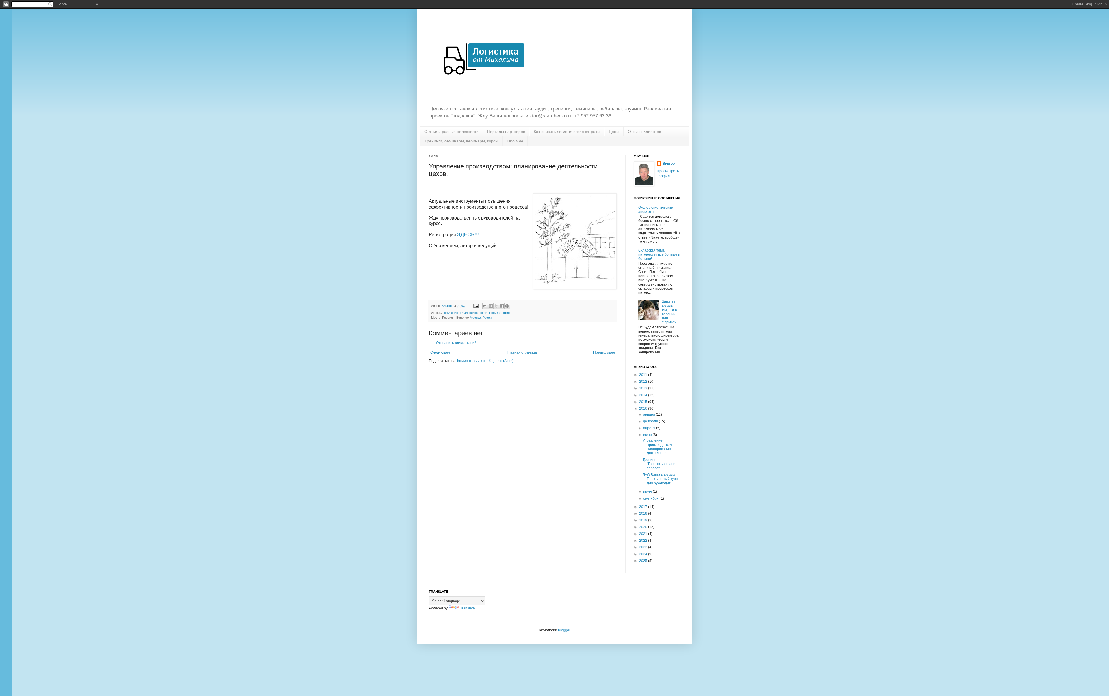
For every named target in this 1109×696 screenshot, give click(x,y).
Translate (467, 608)
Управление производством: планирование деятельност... (658, 446)
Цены (614, 131)
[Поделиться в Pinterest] (507, 306)
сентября (651, 498)
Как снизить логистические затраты (567, 131)
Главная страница (522, 352)
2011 (643, 375)
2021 (643, 534)
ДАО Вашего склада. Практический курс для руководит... (660, 479)
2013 (643, 388)
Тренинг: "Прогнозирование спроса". (660, 464)
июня (648, 435)
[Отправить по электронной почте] (485, 306)
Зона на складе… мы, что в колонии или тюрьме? (669, 312)
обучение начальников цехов (465, 312)
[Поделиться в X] (496, 306)
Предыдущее (604, 352)
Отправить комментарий (456, 343)
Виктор (669, 164)
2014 (643, 395)
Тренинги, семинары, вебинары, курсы (461, 141)
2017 (643, 507)
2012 (643, 382)
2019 (643, 520)
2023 (643, 547)
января (649, 414)
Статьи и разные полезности (451, 131)
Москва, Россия (481, 317)
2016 (643, 408)
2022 (643, 541)
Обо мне (515, 141)
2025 (643, 561)
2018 (643, 513)
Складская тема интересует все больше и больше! (659, 254)
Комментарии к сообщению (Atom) (485, 361)
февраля (651, 421)
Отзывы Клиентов (644, 131)
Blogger (564, 630)
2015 (643, 402)
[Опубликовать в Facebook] (502, 306)
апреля (649, 428)
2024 (643, 554)
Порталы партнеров (506, 131)
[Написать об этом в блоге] (491, 306)
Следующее (440, 352)
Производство (499, 312)
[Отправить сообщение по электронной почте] (475, 305)
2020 (643, 527)
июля (648, 491)
